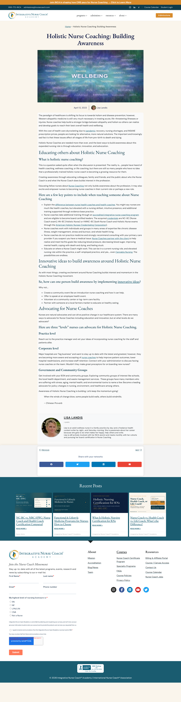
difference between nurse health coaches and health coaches (85, 204)
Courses (122, 552)
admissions (95, 15)
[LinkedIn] (134, 7)
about (121, 15)
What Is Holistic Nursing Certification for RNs (106, 519)
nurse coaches (89, 357)
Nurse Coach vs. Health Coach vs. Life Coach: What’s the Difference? (147, 521)
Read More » (21, 529)
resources (110, 15)
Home (68, 26)
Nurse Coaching (76, 185)
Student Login (167, 7)
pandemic (91, 130)
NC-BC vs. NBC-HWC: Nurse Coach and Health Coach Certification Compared (33, 521)
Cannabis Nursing (124, 252)
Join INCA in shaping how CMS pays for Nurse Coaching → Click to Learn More (90, 2)
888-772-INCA (14, 7)
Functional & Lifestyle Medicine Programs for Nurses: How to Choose (71, 521)
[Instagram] (130, 7)
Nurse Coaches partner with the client (110, 238)
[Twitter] (146, 589)
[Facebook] (139, 7)
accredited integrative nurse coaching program (116, 214)
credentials (112, 218)
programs (81, 15)
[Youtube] (138, 589)
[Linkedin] (130, 589)
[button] (51, 464)
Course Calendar (151, 7)
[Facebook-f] (121, 589)
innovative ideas (129, 281)
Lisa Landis (73, 418)
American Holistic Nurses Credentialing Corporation (81, 225)
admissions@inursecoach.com (37, 7)
